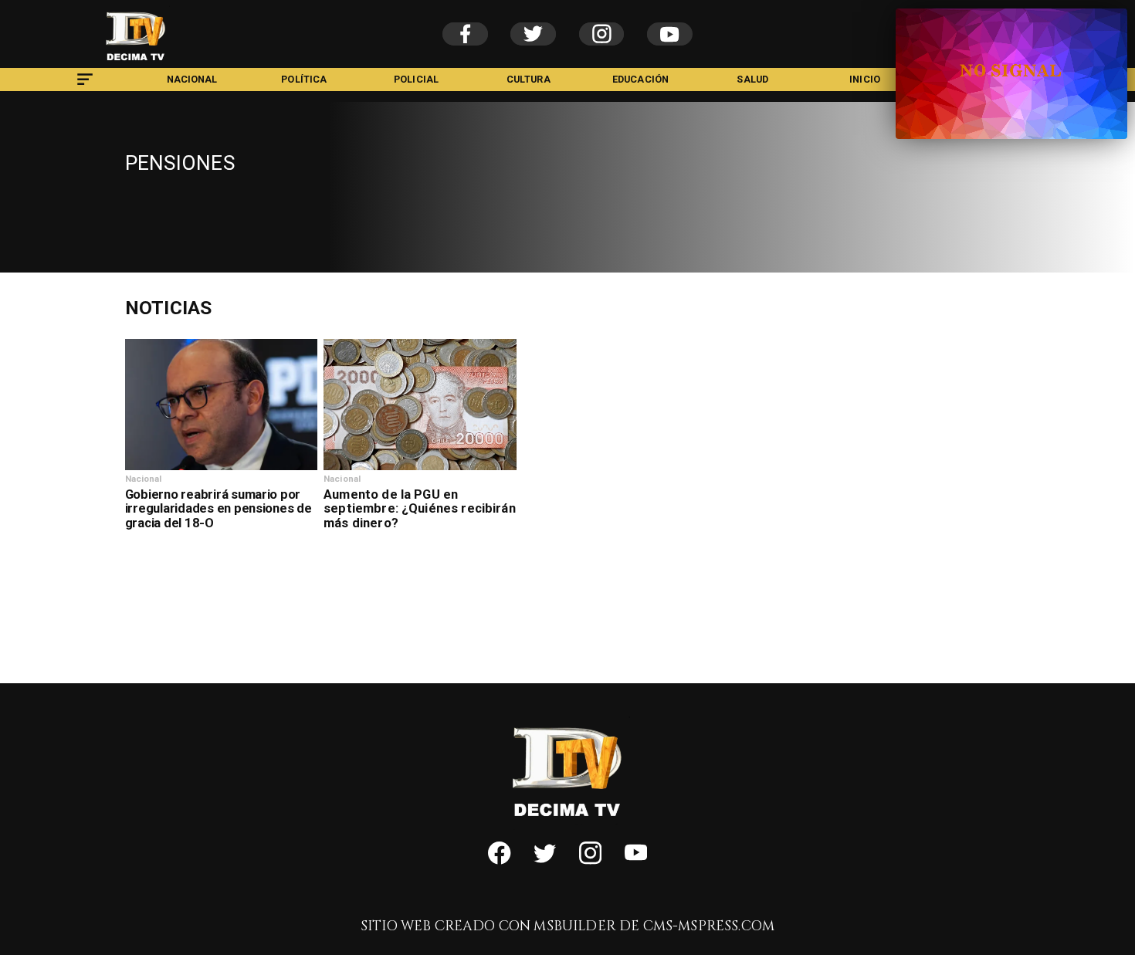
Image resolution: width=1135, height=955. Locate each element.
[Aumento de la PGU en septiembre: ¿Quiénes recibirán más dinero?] (420, 470)
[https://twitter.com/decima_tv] (545, 861)
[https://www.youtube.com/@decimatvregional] (636, 861)
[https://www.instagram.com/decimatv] (590, 861)
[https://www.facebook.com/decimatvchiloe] (499, 861)
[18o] (221, 470)
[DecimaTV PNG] (136, 64)
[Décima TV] (85, 87)
